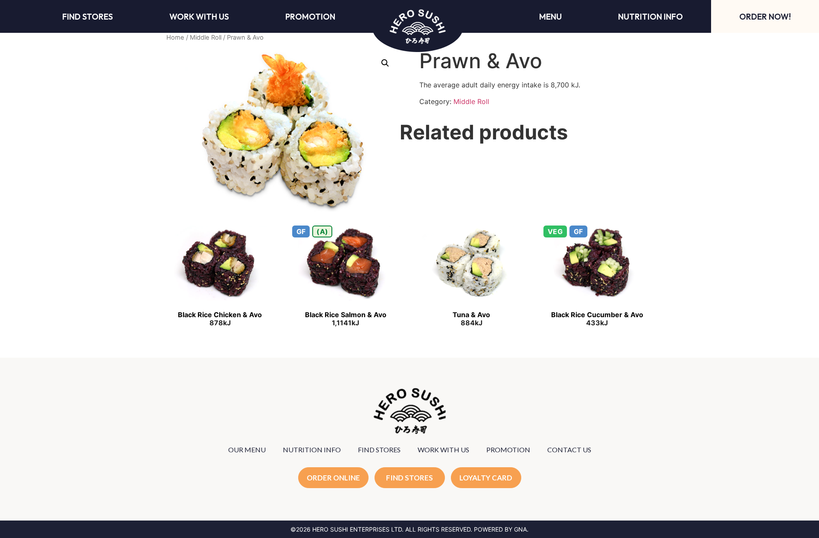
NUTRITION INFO (312, 449)
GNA (520, 529)
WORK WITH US (443, 449)
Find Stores (87, 17)
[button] (385, 63)
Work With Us (199, 17)
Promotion (310, 17)
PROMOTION (508, 449)
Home (175, 37)
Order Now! (765, 17)
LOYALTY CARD (485, 477)
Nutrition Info (650, 17)
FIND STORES (379, 449)
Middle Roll (205, 37)
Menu (550, 17)
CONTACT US (569, 449)
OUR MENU (247, 449)
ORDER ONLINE (333, 477)
